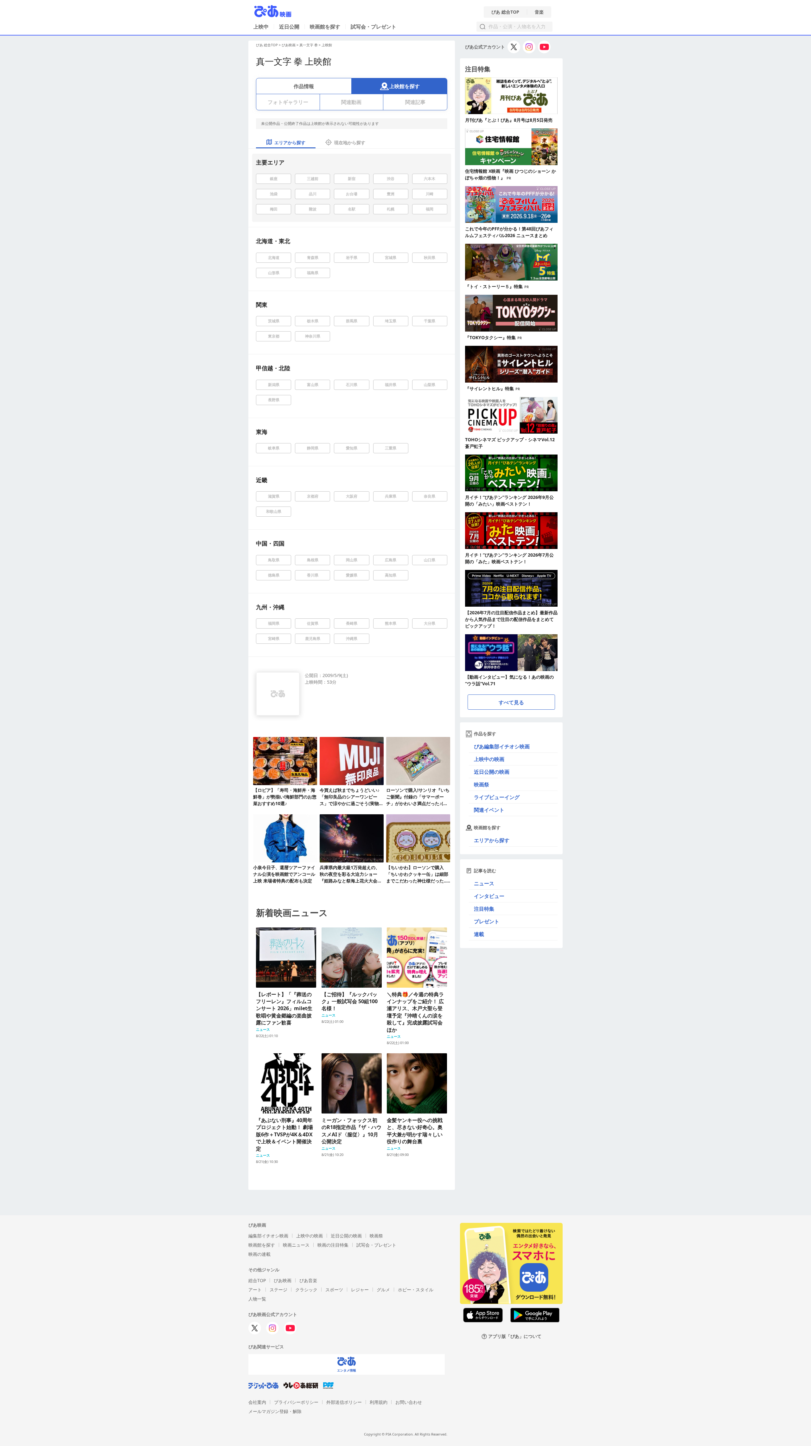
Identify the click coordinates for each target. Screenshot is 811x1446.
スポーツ (334, 1290)
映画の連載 (259, 1254)
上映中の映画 (489, 759)
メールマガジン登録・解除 (275, 1411)
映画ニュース (296, 1245)
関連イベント (489, 809)
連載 (479, 934)
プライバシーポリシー (296, 1402)
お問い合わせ (408, 1402)
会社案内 (257, 1402)
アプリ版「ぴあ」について (514, 1336)
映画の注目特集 (332, 1245)
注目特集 (484, 908)
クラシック (306, 1290)
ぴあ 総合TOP (505, 12)
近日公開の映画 (491, 771)
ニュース (484, 883)
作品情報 (304, 86)
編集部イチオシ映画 (268, 1236)
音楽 (539, 12)
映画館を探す (325, 26)
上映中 (261, 26)
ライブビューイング (497, 797)
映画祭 (481, 784)
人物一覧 (257, 1299)
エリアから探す (491, 840)
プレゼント (486, 921)
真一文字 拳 (308, 44)
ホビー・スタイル (415, 1290)
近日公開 (289, 26)
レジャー (360, 1290)
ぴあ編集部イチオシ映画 (502, 746)
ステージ (278, 1290)
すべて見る (511, 702)
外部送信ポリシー (344, 1402)
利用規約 (378, 1402)
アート (255, 1290)
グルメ (383, 1290)
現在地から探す (349, 142)
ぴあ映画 (289, 44)
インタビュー (489, 896)
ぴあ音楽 (308, 1280)
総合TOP (257, 1280)
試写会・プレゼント (373, 26)
